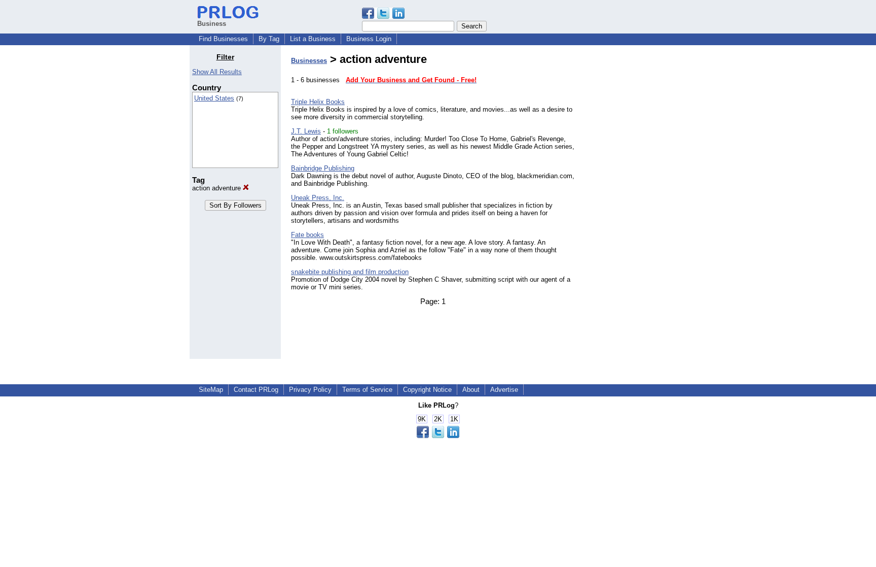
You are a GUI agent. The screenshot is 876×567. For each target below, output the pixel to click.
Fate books (307, 235)
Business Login (368, 39)
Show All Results (217, 72)
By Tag (269, 39)
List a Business (313, 39)
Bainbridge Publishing (322, 168)
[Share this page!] (383, 16)
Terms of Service (367, 389)
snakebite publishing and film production (350, 272)
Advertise (504, 389)
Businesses (309, 60)
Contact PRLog (256, 389)
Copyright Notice (427, 389)
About (471, 389)
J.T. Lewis (306, 131)
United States (214, 98)
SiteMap (211, 389)
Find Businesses (223, 39)
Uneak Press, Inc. (317, 198)
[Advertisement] (634, 205)
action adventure (217, 188)
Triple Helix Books (318, 102)
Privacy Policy (310, 389)
